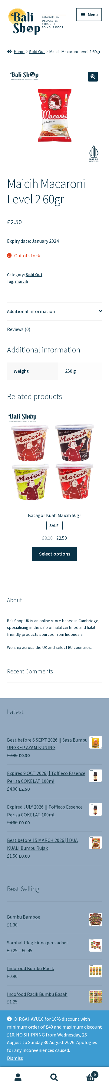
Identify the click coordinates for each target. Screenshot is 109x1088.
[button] (93, 77)
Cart (84, 1072)
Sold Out (37, 51)
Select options (54, 554)
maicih (21, 281)
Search (54, 1077)
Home (19, 51)
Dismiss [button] (15, 1058)
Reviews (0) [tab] (18, 329)
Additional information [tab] (31, 311)
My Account (18, 1077)
